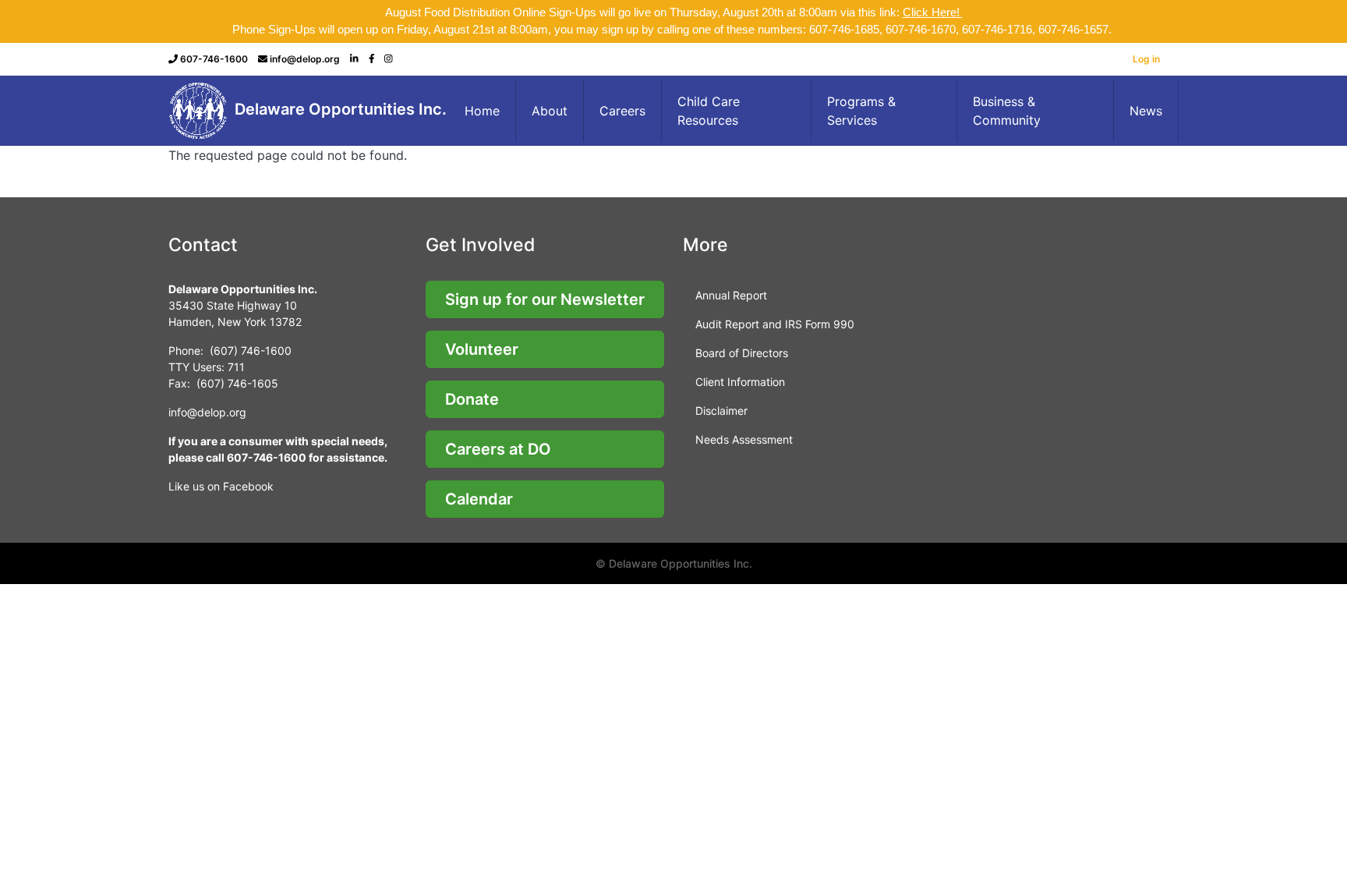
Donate (472, 399)
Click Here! (933, 12)
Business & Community (1007, 111)
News (1146, 111)
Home (482, 111)
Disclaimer (721, 410)
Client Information (740, 381)
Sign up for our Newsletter (545, 299)
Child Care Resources (708, 111)
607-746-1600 (214, 59)
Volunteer (481, 349)
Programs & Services (861, 111)
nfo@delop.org (208, 412)
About (549, 111)
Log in (1146, 59)
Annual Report (731, 295)
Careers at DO (498, 449)
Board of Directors (741, 352)
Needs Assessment (744, 439)
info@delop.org (305, 59)
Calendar (479, 499)
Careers (622, 111)
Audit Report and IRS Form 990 (774, 324)
